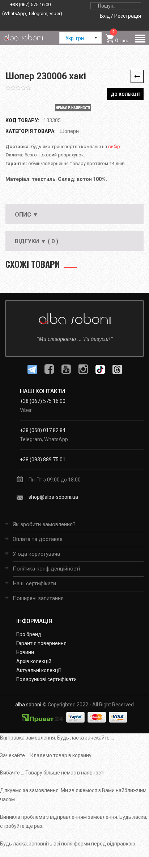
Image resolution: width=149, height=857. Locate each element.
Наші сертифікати (34, 583)
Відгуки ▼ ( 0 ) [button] (36, 241)
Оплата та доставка (38, 539)
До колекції (125, 94)
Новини (25, 652)
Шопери (69, 131)
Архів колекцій (33, 661)
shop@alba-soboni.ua (53, 497)
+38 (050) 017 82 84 (42, 430)
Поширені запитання (38, 598)
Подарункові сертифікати (46, 679)
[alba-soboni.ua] (23, 37)
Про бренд (28, 634)
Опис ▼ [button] (26, 214)
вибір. (114, 146)
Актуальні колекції (38, 670)
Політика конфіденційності (46, 568)
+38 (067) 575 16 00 (30, 4)
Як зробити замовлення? (44, 524)
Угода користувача (36, 554)
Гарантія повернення (41, 643)
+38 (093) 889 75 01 (42, 459)
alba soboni (28, 704)
